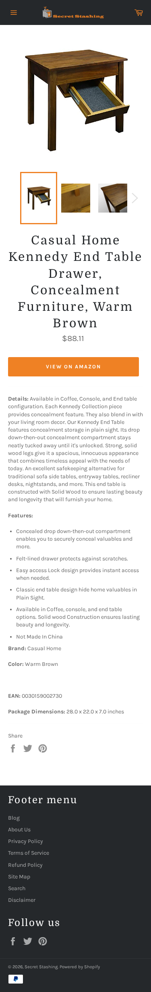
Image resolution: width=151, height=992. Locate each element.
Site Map (19, 876)
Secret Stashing (41, 966)
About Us (19, 829)
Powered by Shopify (80, 966)
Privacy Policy (25, 841)
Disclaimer (21, 900)
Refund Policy (25, 865)
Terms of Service (28, 852)
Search (16, 888)
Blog (14, 817)
